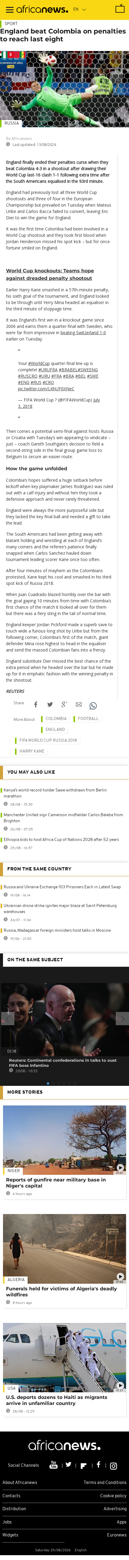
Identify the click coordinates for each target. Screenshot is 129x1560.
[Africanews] (42, 10)
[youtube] (54, 1465)
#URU (44, 376)
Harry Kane (32, 751)
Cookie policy (113, 1496)
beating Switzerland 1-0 (83, 332)
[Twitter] (69, 1465)
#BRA (68, 376)
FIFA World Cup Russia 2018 (48, 740)
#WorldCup (39, 363)
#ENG (23, 382)
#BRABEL (68, 370)
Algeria (16, 1280)
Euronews (117, 1535)
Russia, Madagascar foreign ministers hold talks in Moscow (57, 930)
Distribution (14, 1509)
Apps (122, 1522)
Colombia (56, 719)
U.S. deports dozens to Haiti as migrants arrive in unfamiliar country (56, 1400)
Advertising (115, 1509)
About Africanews (19, 1483)
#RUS (36, 382)
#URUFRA (48, 370)
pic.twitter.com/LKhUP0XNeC (46, 389)
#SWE (92, 376)
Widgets (10, 1535)
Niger (14, 1171)
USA (12, 1388)
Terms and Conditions (105, 1483)
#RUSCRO (28, 376)
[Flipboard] (84, 1465)
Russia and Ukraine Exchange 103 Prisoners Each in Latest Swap (62, 887)
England (55, 730)
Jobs (7, 1522)
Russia (11, 123)
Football (88, 719)
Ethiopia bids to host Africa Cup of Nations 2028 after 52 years (61, 840)
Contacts (11, 1496)
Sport (11, 24)
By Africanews (19, 139)
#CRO (48, 382)
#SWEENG (88, 370)
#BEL (80, 376)
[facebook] (99, 1465)
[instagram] (113, 1465)
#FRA (56, 376)
